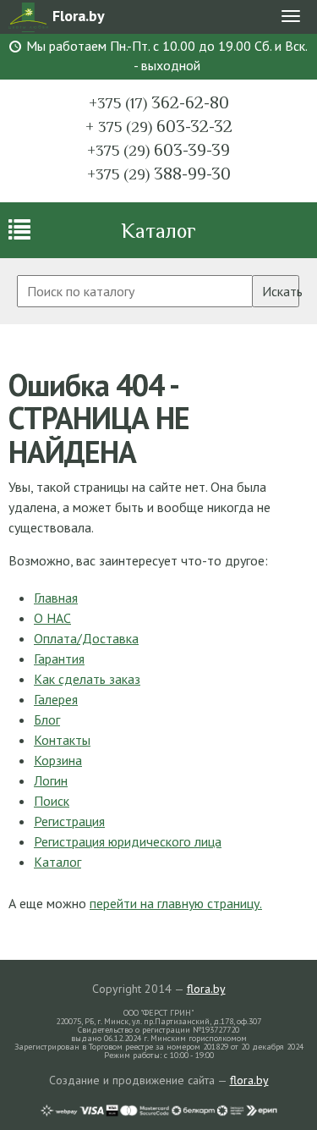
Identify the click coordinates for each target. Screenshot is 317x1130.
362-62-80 (159, 102)
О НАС (52, 617)
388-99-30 (159, 173)
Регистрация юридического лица (127, 841)
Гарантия (59, 658)
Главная (56, 597)
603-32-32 (158, 126)
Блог (47, 719)
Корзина (58, 760)
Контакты (62, 739)
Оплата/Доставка (86, 638)
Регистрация (69, 821)
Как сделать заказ (87, 678)
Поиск (51, 800)
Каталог (158, 230)
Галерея (56, 699)
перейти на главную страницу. (176, 903)
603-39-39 (158, 150)
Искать (280, 291)
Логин (51, 780)
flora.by (206, 988)
